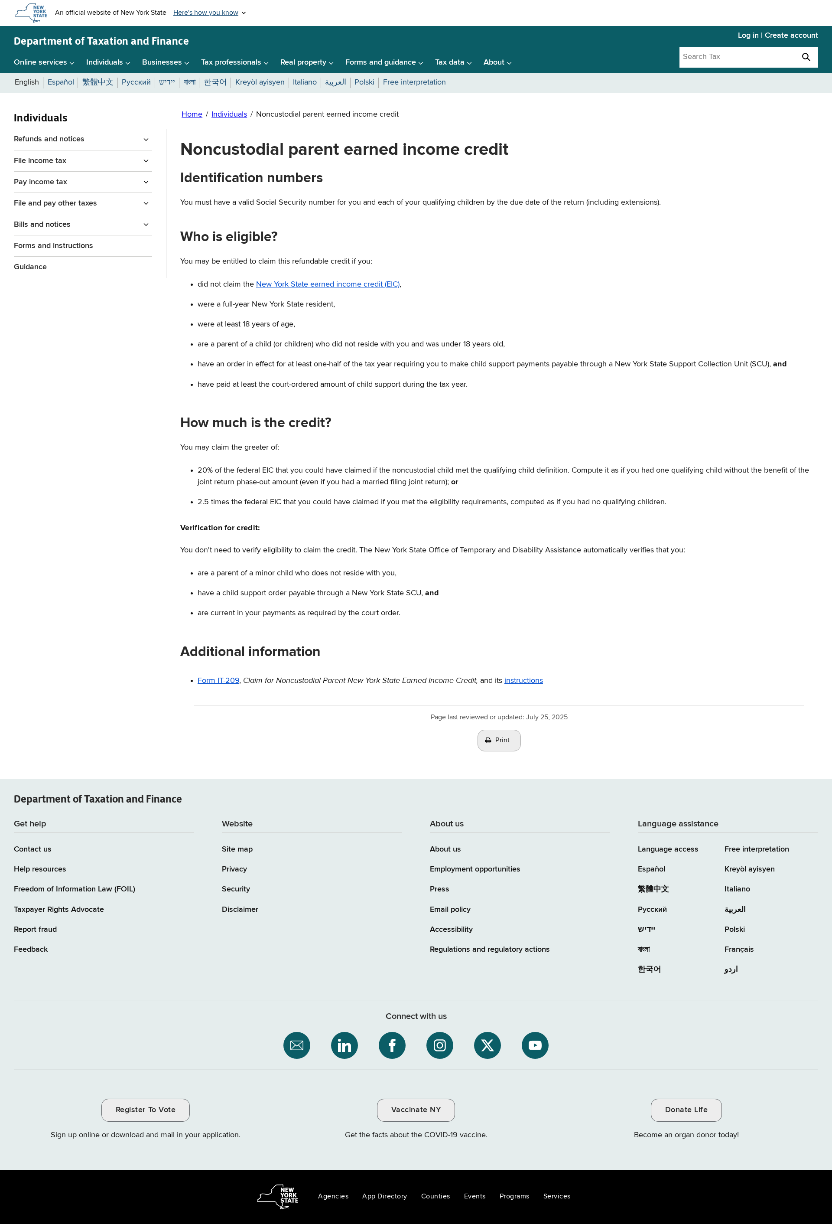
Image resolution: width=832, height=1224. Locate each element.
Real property (303, 62)
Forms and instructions (53, 246)
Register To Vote (146, 1110)
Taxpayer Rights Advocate (59, 910)
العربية (735, 910)
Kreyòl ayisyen (750, 869)
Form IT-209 (218, 681)
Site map (237, 849)
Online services (40, 62)
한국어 (649, 969)
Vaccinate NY (416, 1110)
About (494, 62)
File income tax (40, 161)
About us (445, 849)
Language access (668, 849)
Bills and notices (42, 224)
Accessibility (451, 930)
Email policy (450, 910)
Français (739, 949)
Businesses (162, 62)
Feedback (31, 949)
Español (651, 869)
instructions (523, 681)
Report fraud (35, 930)
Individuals (104, 62)
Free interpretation (757, 849)
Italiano (737, 889)
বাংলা (644, 949)
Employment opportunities (475, 869)
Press (439, 889)
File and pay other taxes (55, 203)
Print (502, 740)
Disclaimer (240, 910)
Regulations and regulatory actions (490, 949)
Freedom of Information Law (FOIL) (74, 889)
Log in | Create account (778, 35)
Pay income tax (40, 182)
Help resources (40, 869)
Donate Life (686, 1110)
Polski (735, 930)
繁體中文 (653, 889)
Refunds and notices (49, 139)
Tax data (450, 62)
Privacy (234, 869)
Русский (652, 910)
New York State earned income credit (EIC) (328, 284)
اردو (731, 969)
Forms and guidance (380, 62)
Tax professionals (231, 62)
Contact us (33, 849)
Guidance (30, 267)
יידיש (646, 930)
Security (236, 889)
